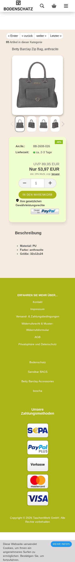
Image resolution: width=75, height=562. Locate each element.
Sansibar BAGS (37, 371)
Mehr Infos (61, 544)
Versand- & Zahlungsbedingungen (37, 316)
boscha (37, 390)
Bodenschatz (37, 362)
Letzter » (55, 35)
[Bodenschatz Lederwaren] (23, 6)
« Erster (13, 35)
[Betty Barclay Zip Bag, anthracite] (37, 85)
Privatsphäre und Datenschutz (37, 344)
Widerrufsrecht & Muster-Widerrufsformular (37, 326)
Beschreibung (28, 233)
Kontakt (37, 302)
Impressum (37, 309)
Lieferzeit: (21, 152)
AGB (37, 337)
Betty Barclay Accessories (37, 381)
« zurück (27, 35)
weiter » (41, 35)
